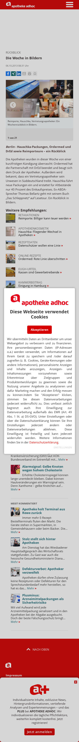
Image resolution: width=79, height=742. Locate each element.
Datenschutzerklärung (43, 442)
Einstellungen (63, 447)
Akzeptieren (39, 329)
